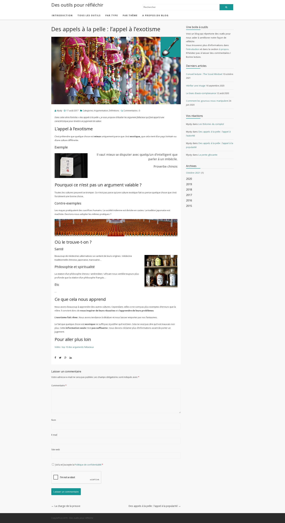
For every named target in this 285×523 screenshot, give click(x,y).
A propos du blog (155, 15)
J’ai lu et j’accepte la (79, 464)
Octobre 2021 (193, 172)
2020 (189, 179)
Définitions (114, 110)
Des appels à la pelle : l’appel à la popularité (154, 505)
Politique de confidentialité (88, 464)
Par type (111, 15)
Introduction (62, 15)
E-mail (54, 434)
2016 (189, 200)
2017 (189, 195)
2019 (189, 184)
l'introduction (192, 49)
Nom (53, 419)
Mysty (59, 110)
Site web (55, 449)
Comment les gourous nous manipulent (207, 100)
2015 (189, 206)
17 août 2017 (72, 110)
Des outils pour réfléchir (77, 5)
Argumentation (101, 110)
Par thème (130, 15)
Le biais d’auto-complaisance (201, 93)
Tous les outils (89, 15)
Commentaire (58, 385)
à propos (224, 49)
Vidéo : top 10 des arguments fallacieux (74, 347)
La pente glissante (207, 154)
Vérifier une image (195, 85)
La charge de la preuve (65, 505)
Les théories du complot (211, 124)
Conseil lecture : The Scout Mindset (204, 74)
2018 (189, 189)
